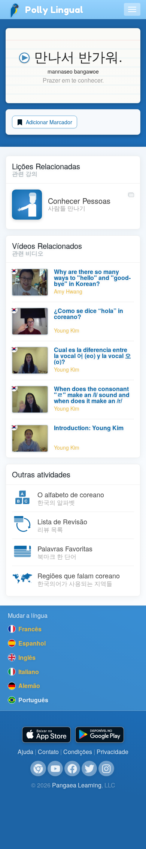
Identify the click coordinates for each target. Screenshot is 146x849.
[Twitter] (89, 769)
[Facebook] (72, 769)
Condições (77, 751)
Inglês (26, 657)
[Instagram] (106, 769)
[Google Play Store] (99, 735)
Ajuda (25, 751)
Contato (48, 751)
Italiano (28, 671)
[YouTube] (55, 769)
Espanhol (31, 643)
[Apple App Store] (46, 735)
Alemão (28, 685)
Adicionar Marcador (48, 122)
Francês (29, 629)
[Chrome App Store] (38, 769)
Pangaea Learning (76, 785)
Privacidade (112, 751)
